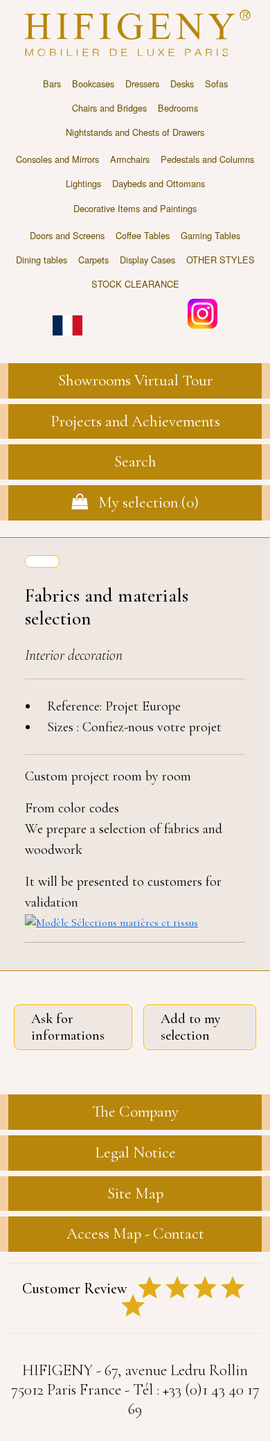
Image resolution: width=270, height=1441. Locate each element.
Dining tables (41, 259)
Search (135, 461)
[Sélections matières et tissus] (135, 922)
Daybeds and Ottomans (158, 183)
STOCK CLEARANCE (135, 283)
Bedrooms (178, 107)
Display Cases (147, 259)
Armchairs (130, 159)
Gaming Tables (210, 235)
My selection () (143, 502)
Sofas (216, 83)
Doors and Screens (67, 235)
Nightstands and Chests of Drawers (135, 132)
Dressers (142, 83)
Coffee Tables (143, 235)
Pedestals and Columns (207, 159)
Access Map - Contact (135, 1233)
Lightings (83, 183)
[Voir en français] (67, 316)
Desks (182, 83)
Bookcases (93, 83)
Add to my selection (191, 1027)
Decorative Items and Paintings (135, 208)
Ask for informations (68, 1027)
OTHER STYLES (220, 259)
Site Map (135, 1193)
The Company (135, 1111)
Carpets (93, 259)
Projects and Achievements (135, 421)
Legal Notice (135, 1152)
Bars (52, 83)
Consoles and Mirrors (57, 159)
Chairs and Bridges (109, 107)
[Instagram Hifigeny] (202, 312)
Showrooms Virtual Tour (135, 380)
